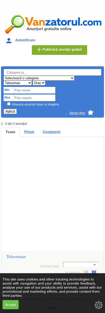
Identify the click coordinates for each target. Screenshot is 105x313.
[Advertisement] (52, 196)
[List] (86, 272)
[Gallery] (93, 272)
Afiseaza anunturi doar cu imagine (35, 104)
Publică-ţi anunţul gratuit (62, 49)
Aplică (10, 111)
